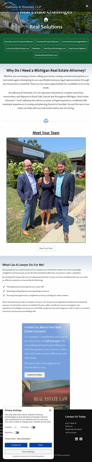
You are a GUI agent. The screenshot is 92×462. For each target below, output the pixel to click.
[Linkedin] (76, 438)
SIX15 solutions (64, 455)
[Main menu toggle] (87, 6)
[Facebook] (80, 438)
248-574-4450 (52, 341)
